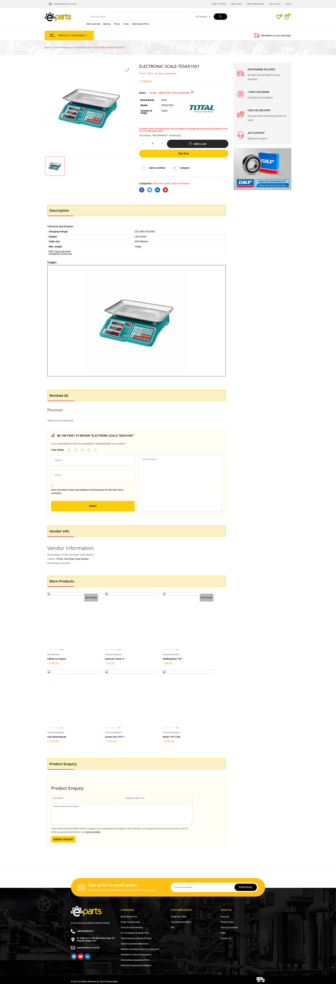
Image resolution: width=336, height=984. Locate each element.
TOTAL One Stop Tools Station (72, 558)
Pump (117, 24)
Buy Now (184, 153)
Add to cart (199, 143)
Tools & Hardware (62, 47)
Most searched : (94, 24)
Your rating (57, 449)
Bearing (106, 24)
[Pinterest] (165, 190)
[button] (287, 17)
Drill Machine (53, 654)
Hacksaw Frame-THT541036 (119, 659)
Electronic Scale (82, 47)
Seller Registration (255, 4)
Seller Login (236, 4)
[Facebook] (141, 190)
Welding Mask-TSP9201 (175, 659)
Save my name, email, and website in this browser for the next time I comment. (87, 491)
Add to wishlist (157, 167)
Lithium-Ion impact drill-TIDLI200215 (65, 659)
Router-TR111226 (171, 737)
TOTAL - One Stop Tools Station (161, 73)
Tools (126, 24)
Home (47, 47)
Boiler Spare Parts (140, 24)
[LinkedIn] (157, 190)
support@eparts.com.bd (64, 4)
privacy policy (93, 832)
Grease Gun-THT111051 (117, 737)
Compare (185, 167)
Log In (288, 4)
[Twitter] (149, 190)
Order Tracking (219, 4)
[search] (220, 16)
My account (274, 4)
